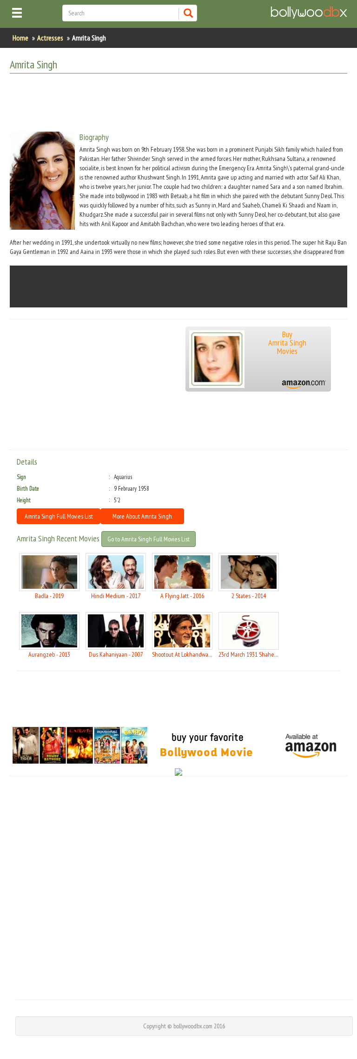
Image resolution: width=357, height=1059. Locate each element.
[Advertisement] (179, 104)
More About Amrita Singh (142, 516)
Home (20, 37)
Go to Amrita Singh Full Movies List (148, 539)
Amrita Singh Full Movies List (59, 516)
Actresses (50, 37)
